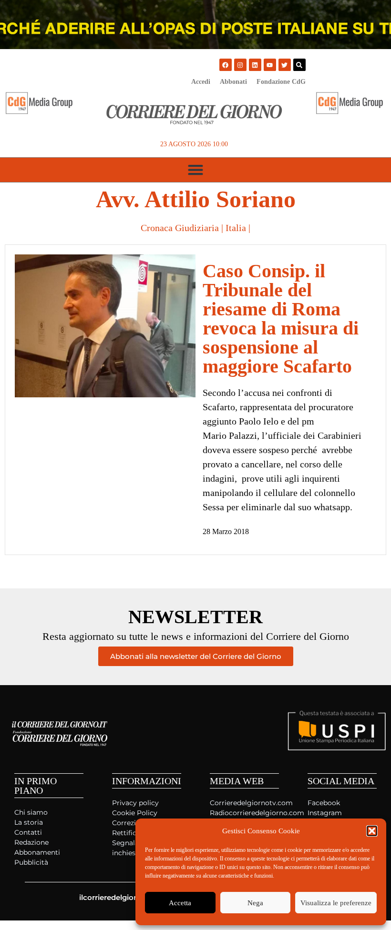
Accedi (200, 81)
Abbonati (233, 81)
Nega (255, 903)
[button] (372, 831)
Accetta (180, 903)
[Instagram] (240, 65)
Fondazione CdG (281, 81)
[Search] (299, 65)
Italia (236, 227)
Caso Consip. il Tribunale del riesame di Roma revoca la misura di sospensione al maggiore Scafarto (281, 318)
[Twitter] (284, 65)
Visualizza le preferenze (335, 903)
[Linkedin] (255, 65)
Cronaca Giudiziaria (180, 227)
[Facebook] (225, 65)
